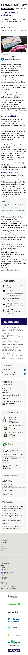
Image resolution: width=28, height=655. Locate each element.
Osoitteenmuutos (5, 563)
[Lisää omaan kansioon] (3, 30)
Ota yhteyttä (4, 540)
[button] (13, 56)
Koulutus (3, 553)
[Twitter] (11, 31)
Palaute (3, 561)
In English (3, 567)
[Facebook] (5, 30)
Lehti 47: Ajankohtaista (8, 9)
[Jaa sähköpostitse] (18, 30)
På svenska (3, 565)
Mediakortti (3, 542)
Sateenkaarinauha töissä (10, 208)
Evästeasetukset (5, 569)
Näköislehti (3, 546)
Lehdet (2, 544)
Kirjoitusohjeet (4, 549)
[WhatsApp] (8, 30)
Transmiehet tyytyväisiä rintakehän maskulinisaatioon (13, 211)
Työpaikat (3, 551)
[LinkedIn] (15, 30)
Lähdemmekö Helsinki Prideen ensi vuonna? (13, 204)
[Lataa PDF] (25, 30)
